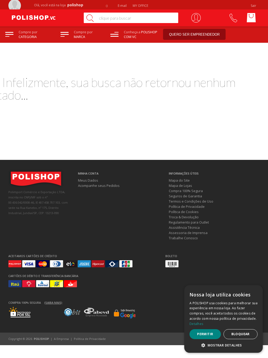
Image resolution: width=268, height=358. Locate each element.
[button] (223, 345)
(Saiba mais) (53, 303)
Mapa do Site (179, 180)
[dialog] (223, 319)
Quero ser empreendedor (194, 34)
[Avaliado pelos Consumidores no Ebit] (72, 315)
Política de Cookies (184, 211)
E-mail (122, 5)
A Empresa (61, 339)
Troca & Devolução (184, 217)
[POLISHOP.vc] (43, 17)
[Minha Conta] (196, 17)
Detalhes (196, 324)
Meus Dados (88, 180)
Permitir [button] (205, 334)
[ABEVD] (96, 315)
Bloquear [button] (240, 334)
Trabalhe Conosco (183, 238)
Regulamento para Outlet (189, 222)
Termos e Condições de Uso (191, 201)
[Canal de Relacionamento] (233, 17)
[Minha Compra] (251, 17)
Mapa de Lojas (180, 185)
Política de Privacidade (187, 206)
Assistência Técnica (184, 227)
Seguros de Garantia (185, 196)
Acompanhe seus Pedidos (99, 185)
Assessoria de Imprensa (188, 232)
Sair (254, 5)
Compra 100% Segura (186, 190)
